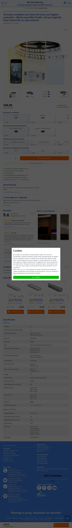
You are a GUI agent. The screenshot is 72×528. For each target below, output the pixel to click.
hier (14, 266)
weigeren (23, 269)
